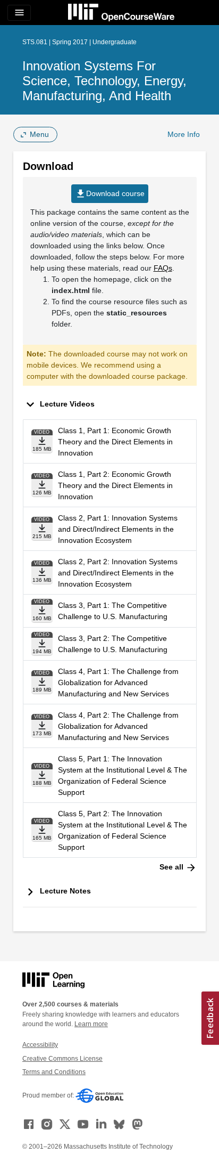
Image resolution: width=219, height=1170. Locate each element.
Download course (110, 193)
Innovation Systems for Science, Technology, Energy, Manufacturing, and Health (104, 81)
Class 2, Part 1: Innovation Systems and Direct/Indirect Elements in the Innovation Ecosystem (118, 529)
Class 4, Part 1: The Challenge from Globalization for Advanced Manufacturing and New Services (118, 682)
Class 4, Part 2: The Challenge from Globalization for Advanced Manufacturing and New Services (118, 726)
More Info (183, 134)
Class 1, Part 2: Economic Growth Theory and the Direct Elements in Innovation (115, 485)
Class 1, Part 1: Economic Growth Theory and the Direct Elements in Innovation (115, 441)
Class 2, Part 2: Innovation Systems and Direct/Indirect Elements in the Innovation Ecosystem (118, 572)
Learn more (91, 1024)
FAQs (163, 268)
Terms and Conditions (54, 1072)
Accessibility (40, 1045)
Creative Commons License (62, 1058)
